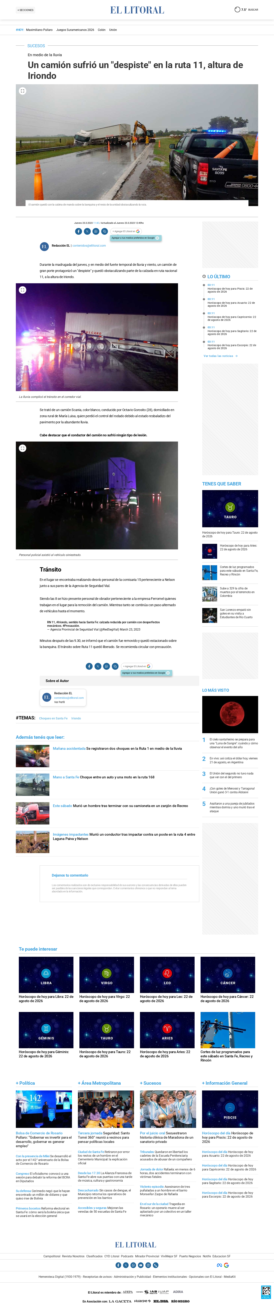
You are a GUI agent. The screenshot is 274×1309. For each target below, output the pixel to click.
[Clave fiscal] (266, 1298)
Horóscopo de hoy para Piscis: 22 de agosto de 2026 (230, 288)
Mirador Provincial (147, 1256)
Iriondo (76, 718)
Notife (207, 1256)
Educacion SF (221, 1256)
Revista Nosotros (73, 1256)
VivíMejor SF (169, 1256)
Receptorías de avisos (97, 1276)
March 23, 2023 (130, 629)
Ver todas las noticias (218, 356)
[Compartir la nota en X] (87, 231)
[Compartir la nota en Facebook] (78, 231)
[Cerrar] (157, 238)
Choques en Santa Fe (53, 718)
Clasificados (94, 1256)
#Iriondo (61, 622)
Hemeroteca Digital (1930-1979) (60, 1276)
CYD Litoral (111, 1256)
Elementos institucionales (170, 1276)
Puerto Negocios (190, 1256)
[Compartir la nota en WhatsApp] (96, 231)
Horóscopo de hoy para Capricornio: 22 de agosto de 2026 (232, 316)
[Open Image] (22, 91)
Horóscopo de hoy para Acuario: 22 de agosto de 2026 (231, 302)
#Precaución (71, 626)
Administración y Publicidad (132, 1276)
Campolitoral (51, 1256)
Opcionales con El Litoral (205, 1276)
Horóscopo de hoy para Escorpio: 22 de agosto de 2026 (232, 345)
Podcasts (127, 1256)
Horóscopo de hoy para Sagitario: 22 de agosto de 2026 (232, 331)
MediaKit (230, 1276)
